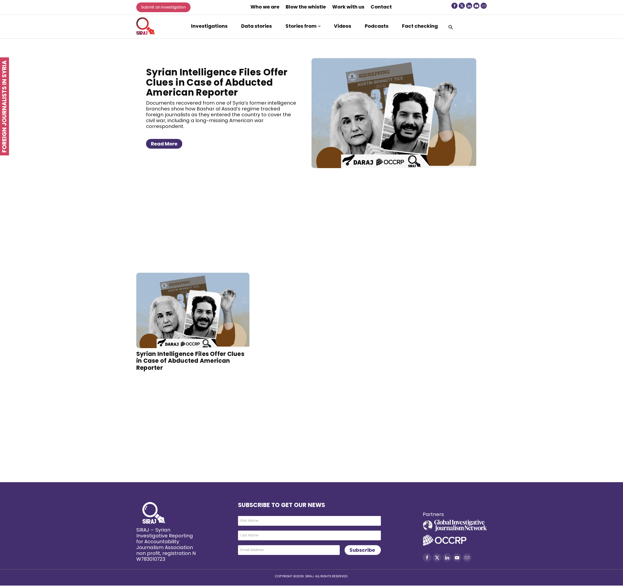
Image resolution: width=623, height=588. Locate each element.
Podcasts (376, 26)
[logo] (145, 26)
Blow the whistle (306, 6)
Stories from (301, 26)
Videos (342, 26)
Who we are (264, 6)
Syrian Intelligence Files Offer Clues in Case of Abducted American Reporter (217, 82)
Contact (381, 6)
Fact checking (420, 26)
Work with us (348, 6)
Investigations (209, 26)
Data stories (256, 26)
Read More (164, 143)
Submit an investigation (163, 7)
